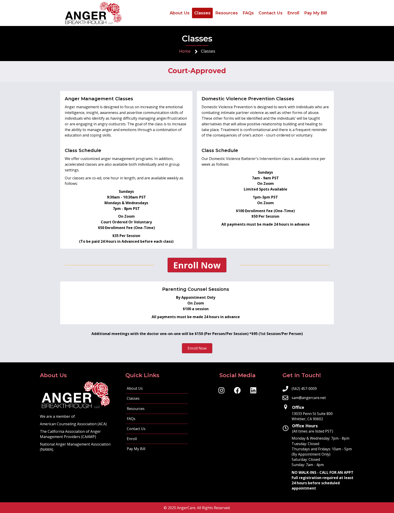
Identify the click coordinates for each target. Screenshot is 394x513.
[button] (221, 390)
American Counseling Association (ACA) (73, 423)
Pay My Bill (136, 448)
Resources (136, 408)
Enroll (132, 438)
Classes (133, 398)
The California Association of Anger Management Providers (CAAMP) (70, 434)
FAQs (131, 418)
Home (185, 51)
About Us (135, 388)
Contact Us (136, 428)
